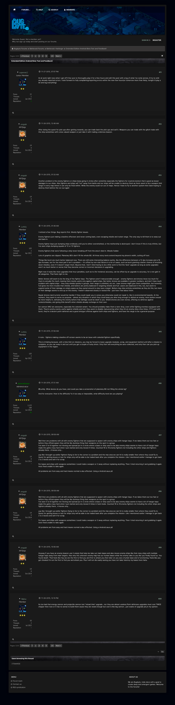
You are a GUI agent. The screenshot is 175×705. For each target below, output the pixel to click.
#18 (160, 491)
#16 (160, 383)
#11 (160, 72)
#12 (160, 124)
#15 (160, 332)
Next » (58, 56)
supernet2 (23, 72)
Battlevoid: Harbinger (55, 49)
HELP (40, 10)
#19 (160, 547)
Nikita (23, 599)
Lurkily (24, 226)
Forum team (17, 681)
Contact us (17, 684)
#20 (160, 599)
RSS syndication (18, 687)
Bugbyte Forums (20, 49)
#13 (160, 175)
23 (52, 56)
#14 (160, 226)
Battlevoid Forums (37, 49)
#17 (160, 435)
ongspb (24, 124)
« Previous (25, 56)
